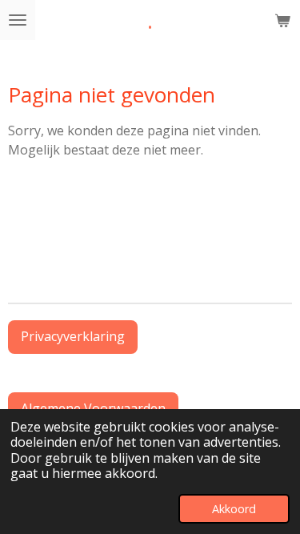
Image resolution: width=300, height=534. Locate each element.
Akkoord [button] (234, 508)
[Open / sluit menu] (17, 20)
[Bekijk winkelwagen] (282, 20)
